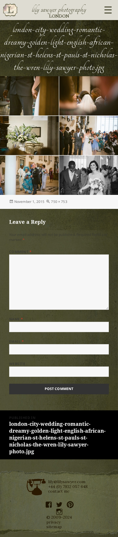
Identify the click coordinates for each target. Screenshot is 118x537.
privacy (53, 522)
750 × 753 (59, 201)
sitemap (54, 526)
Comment (20, 251)
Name (16, 319)
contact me (59, 491)
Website (17, 363)
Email (16, 341)
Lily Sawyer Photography (59, 9)
